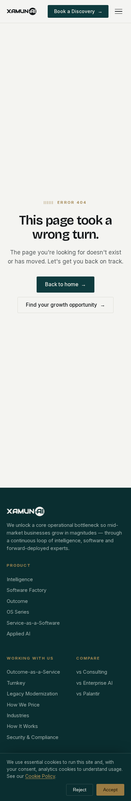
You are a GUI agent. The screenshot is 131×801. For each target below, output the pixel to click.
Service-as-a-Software (33, 623)
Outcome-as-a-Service (33, 672)
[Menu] (118, 11)
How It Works (22, 726)
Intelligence (20, 579)
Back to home (65, 284)
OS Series (18, 612)
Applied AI (18, 634)
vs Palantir (88, 694)
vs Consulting (91, 672)
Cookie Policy (40, 776)
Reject (79, 789)
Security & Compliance (32, 737)
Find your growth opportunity (65, 305)
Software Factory (26, 590)
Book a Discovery (78, 11)
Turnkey (16, 683)
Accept (110, 789)
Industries (18, 716)
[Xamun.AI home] (21, 11)
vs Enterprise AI (94, 683)
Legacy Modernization (32, 694)
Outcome (17, 601)
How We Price (23, 705)
